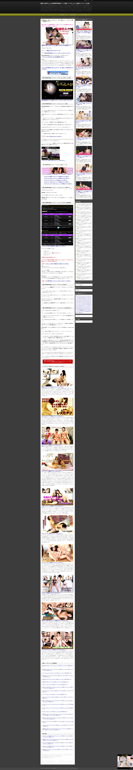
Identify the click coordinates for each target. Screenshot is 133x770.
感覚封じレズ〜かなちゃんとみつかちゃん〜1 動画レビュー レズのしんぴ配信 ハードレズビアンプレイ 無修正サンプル (84, 239)
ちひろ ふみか (84, 301)
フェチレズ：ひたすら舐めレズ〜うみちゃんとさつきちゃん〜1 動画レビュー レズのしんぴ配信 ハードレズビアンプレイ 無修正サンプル (84, 216)
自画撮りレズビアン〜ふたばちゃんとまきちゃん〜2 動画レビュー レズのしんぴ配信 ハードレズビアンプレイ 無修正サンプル (84, 270)
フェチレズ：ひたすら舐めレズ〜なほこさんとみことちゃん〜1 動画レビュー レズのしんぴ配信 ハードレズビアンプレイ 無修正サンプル (84, 204)
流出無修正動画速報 (73, 14)
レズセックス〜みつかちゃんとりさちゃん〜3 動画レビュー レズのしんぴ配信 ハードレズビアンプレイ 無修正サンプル (84, 231)
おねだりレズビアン (82, 298)
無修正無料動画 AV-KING (63, 14)
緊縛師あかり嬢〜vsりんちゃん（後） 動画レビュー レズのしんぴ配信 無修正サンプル (56, 681)
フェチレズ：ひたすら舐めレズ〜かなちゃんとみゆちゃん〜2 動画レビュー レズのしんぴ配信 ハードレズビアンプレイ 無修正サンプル (84, 212)
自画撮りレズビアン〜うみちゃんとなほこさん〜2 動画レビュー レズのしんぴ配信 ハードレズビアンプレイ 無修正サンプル (84, 220)
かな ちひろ (81, 299)
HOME (43, 14)
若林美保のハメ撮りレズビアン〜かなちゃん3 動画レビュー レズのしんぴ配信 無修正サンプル (57, 679)
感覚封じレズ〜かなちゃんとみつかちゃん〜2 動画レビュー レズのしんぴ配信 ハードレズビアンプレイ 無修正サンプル (84, 223)
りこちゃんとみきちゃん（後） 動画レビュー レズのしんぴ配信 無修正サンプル (55, 694)
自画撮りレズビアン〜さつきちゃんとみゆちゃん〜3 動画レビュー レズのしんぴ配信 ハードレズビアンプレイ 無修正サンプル (84, 278)
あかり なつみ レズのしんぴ (50, 757)
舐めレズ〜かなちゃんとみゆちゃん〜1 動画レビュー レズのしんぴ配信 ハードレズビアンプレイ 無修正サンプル (84, 227)
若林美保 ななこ (88, 311)
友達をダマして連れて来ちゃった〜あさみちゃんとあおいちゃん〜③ (84, 307)
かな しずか (78, 299)
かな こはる (87, 298)
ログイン (78, 321)
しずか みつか (80, 301)
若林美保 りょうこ (81, 312)
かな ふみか (88, 299)
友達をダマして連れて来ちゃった (86, 306)
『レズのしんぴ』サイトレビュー (52, 14)
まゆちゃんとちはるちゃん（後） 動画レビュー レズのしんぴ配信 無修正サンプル (55, 684)
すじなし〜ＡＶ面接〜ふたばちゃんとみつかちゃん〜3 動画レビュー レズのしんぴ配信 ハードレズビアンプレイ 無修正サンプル (84, 267)
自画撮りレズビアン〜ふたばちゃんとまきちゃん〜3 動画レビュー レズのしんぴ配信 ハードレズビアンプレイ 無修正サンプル (84, 243)
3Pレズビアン (78, 295)
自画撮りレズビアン (59, 756)
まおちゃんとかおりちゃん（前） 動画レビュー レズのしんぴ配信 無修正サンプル (55, 711)
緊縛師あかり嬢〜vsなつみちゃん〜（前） (50, 756)
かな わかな (84, 300)
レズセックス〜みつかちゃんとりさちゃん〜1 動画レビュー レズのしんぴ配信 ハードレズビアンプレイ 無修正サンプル (84, 274)
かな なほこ (85, 299)
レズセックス (85, 305)
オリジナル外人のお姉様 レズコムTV (84, 14)
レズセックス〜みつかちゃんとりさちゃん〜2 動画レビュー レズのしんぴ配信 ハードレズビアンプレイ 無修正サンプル (84, 259)
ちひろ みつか (88, 301)
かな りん (81, 300)
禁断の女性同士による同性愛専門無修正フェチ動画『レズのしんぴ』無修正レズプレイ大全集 (65, 3)
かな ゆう (78, 300)
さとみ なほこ (87, 300)
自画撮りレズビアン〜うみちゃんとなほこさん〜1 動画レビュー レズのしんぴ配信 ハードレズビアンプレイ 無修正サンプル (84, 263)
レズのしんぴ (80, 305)
